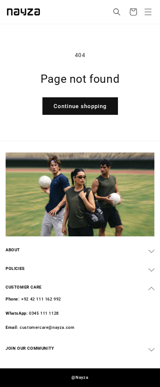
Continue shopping (80, 106)
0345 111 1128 (44, 313)
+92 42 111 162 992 (41, 299)
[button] (148, 12)
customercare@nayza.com (47, 327)
